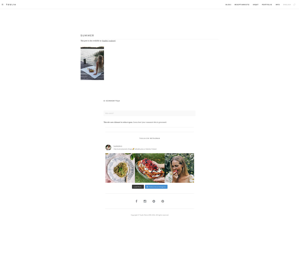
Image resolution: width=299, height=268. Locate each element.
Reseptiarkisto (242, 4)
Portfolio (267, 4)
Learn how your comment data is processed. (150, 122)
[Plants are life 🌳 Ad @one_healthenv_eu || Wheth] (179, 168)
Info (278, 4)
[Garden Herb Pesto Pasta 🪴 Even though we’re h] (120, 168)
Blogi (228, 4)
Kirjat (256, 4)
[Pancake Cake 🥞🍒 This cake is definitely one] (149, 168)
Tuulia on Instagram (149, 138)
